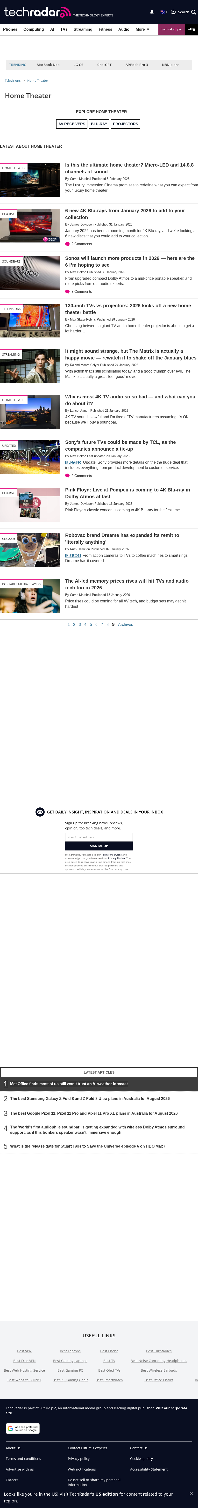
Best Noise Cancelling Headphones (159, 1360)
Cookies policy (141, 1458)
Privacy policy (79, 1458)
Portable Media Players (21, 584)
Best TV (109, 1360)
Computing (33, 29)
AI (52, 29)
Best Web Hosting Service (24, 1370)
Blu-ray (8, 214)
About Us (13, 1448)
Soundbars (11, 261)
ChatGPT (104, 64)
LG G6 (78, 64)
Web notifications (82, 1469)
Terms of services (111, 854)
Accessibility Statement (149, 1469)
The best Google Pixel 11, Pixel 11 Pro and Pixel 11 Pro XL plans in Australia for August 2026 (94, 1113)
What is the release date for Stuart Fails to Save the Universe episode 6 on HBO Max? (87, 1146)
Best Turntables (159, 1351)
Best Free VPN (24, 1360)
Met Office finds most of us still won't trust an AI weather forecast (69, 1084)
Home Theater (37, 80)
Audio (123, 29)
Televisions (13, 80)
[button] (187, 12)
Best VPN (24, 1351)
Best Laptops (70, 1351)
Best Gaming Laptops (70, 1360)
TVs (64, 29)
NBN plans (170, 64)
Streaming (83, 29)
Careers (12, 1480)
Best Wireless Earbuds (159, 1370)
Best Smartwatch (109, 1380)
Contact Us (139, 1448)
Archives (125, 625)
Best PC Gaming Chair (70, 1380)
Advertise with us (20, 1469)
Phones (10, 29)
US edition (106, 1494)
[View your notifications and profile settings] (152, 12)
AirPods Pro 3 (137, 64)
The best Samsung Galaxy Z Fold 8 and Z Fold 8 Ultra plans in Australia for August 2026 (90, 1099)
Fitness (105, 29)
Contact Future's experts (87, 1448)
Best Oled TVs (109, 1370)
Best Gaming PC (70, 1370)
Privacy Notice (116, 858)
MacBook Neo (48, 64)
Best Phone (109, 1351)
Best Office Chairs (159, 1380)
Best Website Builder (24, 1380)
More (140, 29)
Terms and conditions (23, 1458)
